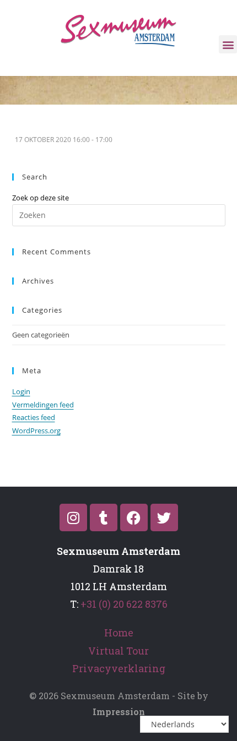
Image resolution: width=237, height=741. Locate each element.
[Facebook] (134, 517)
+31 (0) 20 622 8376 (124, 604)
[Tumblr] (103, 517)
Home (118, 632)
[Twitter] (164, 517)
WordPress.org (36, 430)
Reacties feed (33, 417)
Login (21, 391)
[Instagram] (73, 517)
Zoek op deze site (40, 198)
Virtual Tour (118, 650)
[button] (228, 44)
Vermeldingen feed (43, 405)
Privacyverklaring (118, 668)
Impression (119, 711)
